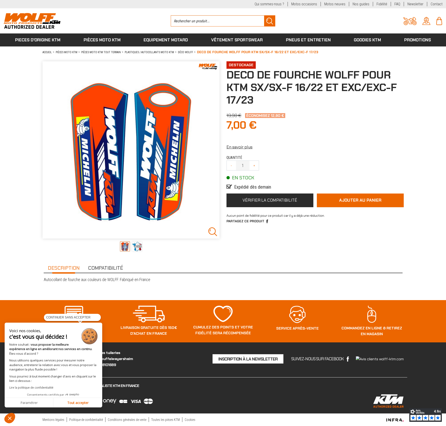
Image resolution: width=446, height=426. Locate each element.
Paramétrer (29, 402)
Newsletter (415, 4)
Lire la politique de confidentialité (31, 388)
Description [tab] (64, 268)
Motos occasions (304, 4)
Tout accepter (78, 402)
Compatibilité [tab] (105, 268)
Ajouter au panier (360, 200)
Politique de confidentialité (86, 420)
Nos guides (361, 4)
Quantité (234, 157)
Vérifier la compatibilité (270, 200)
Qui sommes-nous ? (269, 4)
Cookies (190, 420)
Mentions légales (53, 420)
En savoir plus (239, 147)
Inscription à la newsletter (248, 359)
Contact (437, 4)
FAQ (397, 4)
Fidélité (382, 4)
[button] (9, 418)
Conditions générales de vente (127, 420)
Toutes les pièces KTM (165, 420)
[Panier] (439, 20)
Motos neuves (334, 4)
